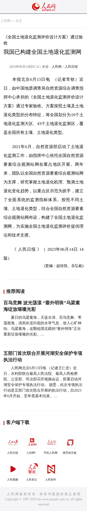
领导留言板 (70, 452)
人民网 (5, 21)
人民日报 (12, 452)
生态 (19, 21)
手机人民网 (51, 452)
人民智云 (31, 479)
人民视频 (12, 479)
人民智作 (50, 479)
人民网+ (31, 452)
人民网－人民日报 (65, 66)
